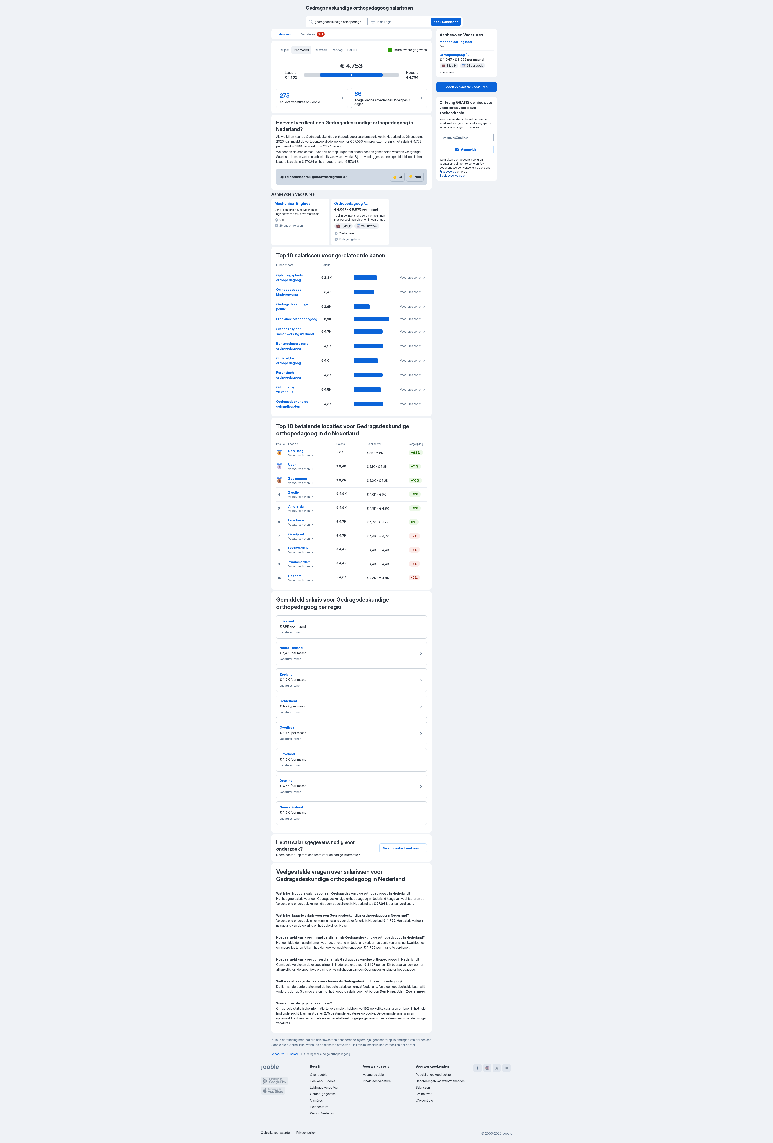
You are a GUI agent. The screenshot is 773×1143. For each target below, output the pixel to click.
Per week (320, 50)
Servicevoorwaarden (453, 175)
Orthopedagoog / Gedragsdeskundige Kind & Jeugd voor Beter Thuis (352, 203)
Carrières (316, 1100)
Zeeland (286, 674)
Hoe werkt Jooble (322, 1081)
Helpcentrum (319, 1107)
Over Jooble (318, 1075)
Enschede (296, 520)
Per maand (301, 50)
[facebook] (477, 1068)
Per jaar (284, 50)
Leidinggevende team (325, 1087)
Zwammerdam (299, 562)
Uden (292, 465)
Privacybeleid (448, 171)
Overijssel (296, 534)
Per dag (337, 50)
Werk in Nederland (322, 1113)
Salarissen (423, 1087)
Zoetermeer (297, 479)
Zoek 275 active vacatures (467, 87)
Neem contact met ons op (403, 848)
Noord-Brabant (291, 807)
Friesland (287, 621)
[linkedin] (506, 1068)
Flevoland (287, 754)
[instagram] (487, 1068)
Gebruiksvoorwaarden (276, 1133)
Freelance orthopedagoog (296, 319)
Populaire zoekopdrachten (434, 1075)
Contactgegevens (323, 1094)
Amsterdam (297, 506)
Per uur (352, 50)
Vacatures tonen (411, 277)
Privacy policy (306, 1133)
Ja (397, 177)
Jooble (507, 1133)
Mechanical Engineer (293, 203)
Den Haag (295, 451)
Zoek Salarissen (445, 22)
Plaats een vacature (377, 1081)
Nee (415, 177)
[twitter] (497, 1068)
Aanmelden (470, 149)
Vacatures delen (374, 1075)
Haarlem (294, 576)
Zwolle (293, 492)
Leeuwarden (298, 548)
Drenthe (286, 781)
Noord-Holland (291, 648)
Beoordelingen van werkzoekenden (440, 1081)
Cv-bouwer (424, 1094)
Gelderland (288, 701)
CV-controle (424, 1100)
